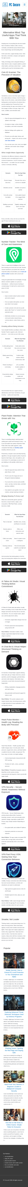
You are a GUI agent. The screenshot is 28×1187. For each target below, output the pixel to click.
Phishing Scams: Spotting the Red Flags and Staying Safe (14, 1050)
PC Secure (6, 1180)
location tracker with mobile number (14, 1162)
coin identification (9, 1156)
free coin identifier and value (12, 1164)
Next (24, 21)
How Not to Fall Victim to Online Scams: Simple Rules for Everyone (14, 1125)
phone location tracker (10, 1160)
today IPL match (9, 1158)
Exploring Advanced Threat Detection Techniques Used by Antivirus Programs (14, 1014)
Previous (3, 21)
